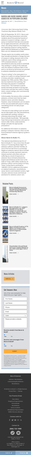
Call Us (8, 453)
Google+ (18, 420)
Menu (2, 4)
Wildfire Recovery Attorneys (15, 412)
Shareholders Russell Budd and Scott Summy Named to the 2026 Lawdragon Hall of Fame (18, 248)
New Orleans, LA (11, 445)
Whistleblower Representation (16, 410)
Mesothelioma (19, 21)
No (12, 336)
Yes (5, 336)
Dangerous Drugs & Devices (15, 401)
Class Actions (15, 399)
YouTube (15, 420)
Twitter (12, 420)
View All (8, 279)
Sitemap (20, 391)
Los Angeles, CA (11, 443)
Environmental (15, 403)
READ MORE (13, 194)
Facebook (9, 420)
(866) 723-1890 (15, 429)
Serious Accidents (15, 407)
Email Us (22, 453)
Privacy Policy (12, 391)
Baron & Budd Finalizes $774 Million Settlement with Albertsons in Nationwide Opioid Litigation (18, 229)
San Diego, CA (20, 445)
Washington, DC (15, 446)
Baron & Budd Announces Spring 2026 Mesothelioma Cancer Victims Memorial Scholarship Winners (18, 189)
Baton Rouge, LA (20, 443)
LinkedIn (21, 420)
